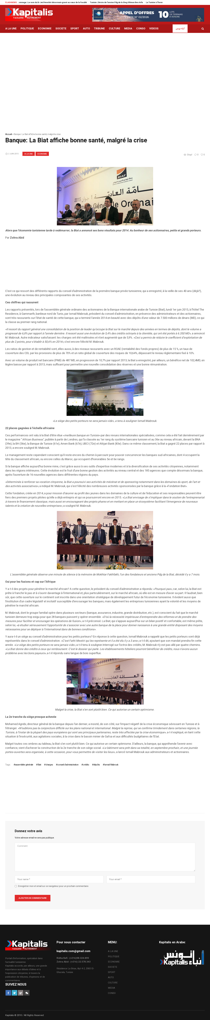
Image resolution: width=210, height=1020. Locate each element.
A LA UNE (28, 154)
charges (49, 764)
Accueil (8, 134)
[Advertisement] (105, 55)
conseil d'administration (67, 764)
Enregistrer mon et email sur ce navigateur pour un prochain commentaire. (53, 886)
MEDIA (111, 988)
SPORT (111, 972)
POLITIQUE (113, 956)
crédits (86, 764)
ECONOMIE (42, 154)
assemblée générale (24, 764)
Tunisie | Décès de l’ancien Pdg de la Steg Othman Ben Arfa (96, 2)
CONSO (112, 993)
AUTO (111, 977)
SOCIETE (112, 967)
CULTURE (113, 982)
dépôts (96, 764)
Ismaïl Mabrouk (111, 764)
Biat (39, 764)
